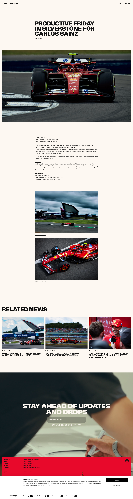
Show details (83, 496)
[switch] (47, 496)
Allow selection (117, 485)
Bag (121, 3)
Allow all (117, 480)
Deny (117, 490)
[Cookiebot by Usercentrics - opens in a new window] (13, 496)
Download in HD (40, 235)
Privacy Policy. (67, 426)
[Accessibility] (127, 461)
